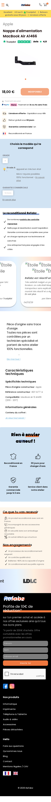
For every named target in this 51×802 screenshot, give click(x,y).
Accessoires (9, 724)
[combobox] (7, 773)
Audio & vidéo (10, 719)
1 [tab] (25, 79)
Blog (5, 756)
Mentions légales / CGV (15, 766)
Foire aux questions (13, 745)
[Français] (7, 773)
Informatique (10, 703)
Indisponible (35, 91)
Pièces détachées (13, 729)
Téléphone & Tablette (15, 714)
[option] (16, 773)
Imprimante (9, 709)
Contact (7, 761)
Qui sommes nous (12, 751)
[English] (16, 773)
